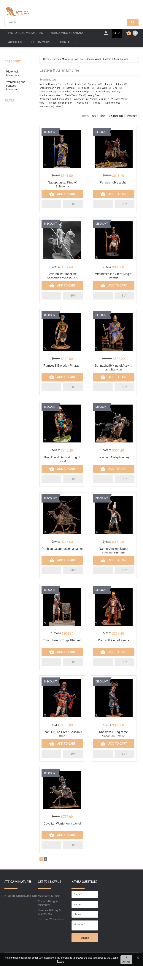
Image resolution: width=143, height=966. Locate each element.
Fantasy (116, 91)
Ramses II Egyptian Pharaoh (62, 365)
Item (94, 116)
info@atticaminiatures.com (20, 895)
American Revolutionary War (54, 99)
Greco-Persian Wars (49, 88)
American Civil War (84, 99)
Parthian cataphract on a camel (62, 548)
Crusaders (93, 84)
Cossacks (101, 91)
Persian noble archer (113, 182)
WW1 (58, 106)
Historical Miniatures (12, 73)
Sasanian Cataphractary (114, 457)
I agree (126, 959)
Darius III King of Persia (113, 640)
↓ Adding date (116, 116)
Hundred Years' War (49, 95)
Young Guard (94, 95)
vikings (102, 99)
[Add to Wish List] (51, 204)
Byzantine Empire (82, 91)
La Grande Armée (72, 84)
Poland (96, 103)
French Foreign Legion (60, 103)
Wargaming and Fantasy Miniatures (15, 85)
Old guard (63, 91)
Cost (102, 116)
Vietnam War (118, 99)
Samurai (70, 88)
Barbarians (45, 106)
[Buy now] (73, 204)
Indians (85, 88)
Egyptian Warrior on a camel (62, 823)
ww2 (41, 103)
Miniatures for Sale (49, 896)
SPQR (115, 88)
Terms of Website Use (51, 919)
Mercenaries (46, 91)
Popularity (132, 116)
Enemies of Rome (114, 84)
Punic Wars (101, 88)
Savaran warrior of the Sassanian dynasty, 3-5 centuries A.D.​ (62, 278)
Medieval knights (48, 84)
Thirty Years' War (74, 95)
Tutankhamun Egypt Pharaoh (62, 640)
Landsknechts (112, 103)
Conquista (82, 103)
